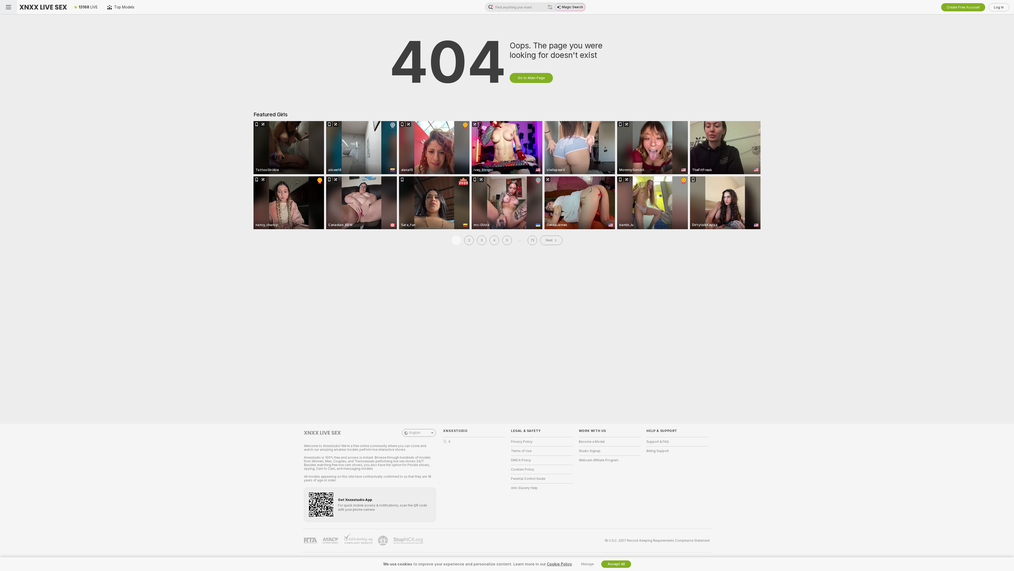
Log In (999, 7)
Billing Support (657, 451)
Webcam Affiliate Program (598, 460)
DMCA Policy (521, 460)
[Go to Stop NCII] (408, 540)
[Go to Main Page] (43, 7)
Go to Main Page (531, 78)
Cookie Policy (559, 564)
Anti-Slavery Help (524, 488)
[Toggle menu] (8, 7)
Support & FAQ (657, 442)
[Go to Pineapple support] (383, 541)
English (414, 433)
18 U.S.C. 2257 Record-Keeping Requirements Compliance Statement (657, 540)
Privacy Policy (522, 442)
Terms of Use (521, 451)
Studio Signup (589, 451)
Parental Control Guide (528, 479)
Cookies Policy (522, 469)
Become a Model (592, 442)
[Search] (550, 7)
